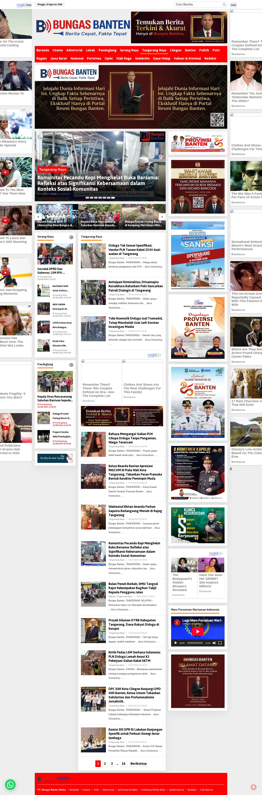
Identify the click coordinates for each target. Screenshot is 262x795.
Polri (96, 789)
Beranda (74, 789)
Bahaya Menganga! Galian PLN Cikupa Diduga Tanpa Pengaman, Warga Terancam (132, 438)
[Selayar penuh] (220, 643)
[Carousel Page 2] (91, 198)
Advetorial (108, 789)
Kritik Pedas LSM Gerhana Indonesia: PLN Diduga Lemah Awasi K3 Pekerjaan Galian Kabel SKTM (135, 656)
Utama (86, 789)
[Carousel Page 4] (100, 198)
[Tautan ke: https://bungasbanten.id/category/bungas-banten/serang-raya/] (71, 237)
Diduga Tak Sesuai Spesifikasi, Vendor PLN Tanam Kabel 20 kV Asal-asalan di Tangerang (135, 250)
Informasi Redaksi (128, 789)
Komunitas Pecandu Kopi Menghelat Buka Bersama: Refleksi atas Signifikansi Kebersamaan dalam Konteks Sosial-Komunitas (98, 183)
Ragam (112, 596)
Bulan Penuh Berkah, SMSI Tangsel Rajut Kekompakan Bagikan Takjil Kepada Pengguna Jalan (133, 588)
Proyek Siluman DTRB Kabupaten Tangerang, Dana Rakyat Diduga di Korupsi (134, 624)
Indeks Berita (176, 789)
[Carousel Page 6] (109, 198)
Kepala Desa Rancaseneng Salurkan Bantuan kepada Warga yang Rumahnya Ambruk (98, 223)
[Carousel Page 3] (96, 198)
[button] (224, 4)
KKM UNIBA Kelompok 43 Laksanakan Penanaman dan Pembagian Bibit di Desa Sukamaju (62, 307)
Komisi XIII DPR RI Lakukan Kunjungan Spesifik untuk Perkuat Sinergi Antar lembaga (135, 734)
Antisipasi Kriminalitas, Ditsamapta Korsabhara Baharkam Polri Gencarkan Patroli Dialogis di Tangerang (136, 286)
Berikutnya (138, 763)
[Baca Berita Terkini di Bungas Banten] (179, 27)
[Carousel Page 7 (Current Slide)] (113, 198)
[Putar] (176, 643)
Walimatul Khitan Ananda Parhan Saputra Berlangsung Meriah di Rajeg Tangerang (135, 511)
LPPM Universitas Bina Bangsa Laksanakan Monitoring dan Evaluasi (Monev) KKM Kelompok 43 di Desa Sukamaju (62, 325)
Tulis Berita (206, 789)
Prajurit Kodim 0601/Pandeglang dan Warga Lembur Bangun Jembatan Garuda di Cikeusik (62, 435)
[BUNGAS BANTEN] (83, 27)
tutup (28, 5)
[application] (198, 631)
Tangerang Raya (52, 169)
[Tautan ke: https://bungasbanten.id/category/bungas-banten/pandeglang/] (71, 365)
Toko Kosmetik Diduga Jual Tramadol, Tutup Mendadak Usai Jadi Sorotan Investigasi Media (136, 322)
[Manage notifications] (253, 787)
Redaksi (192, 789)
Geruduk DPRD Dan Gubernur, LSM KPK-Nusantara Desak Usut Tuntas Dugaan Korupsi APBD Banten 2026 (52, 271)
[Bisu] (214, 643)
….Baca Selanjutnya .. (144, 455)
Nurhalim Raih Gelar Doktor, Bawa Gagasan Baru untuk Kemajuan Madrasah (60, 289)
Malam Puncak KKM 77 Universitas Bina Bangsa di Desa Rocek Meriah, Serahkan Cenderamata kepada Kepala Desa (54, 223)
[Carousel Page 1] (87, 198)
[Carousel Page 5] (104, 198)
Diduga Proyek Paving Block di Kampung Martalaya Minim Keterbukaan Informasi (143, 223)
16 (123, 763)
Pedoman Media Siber (153, 789)
